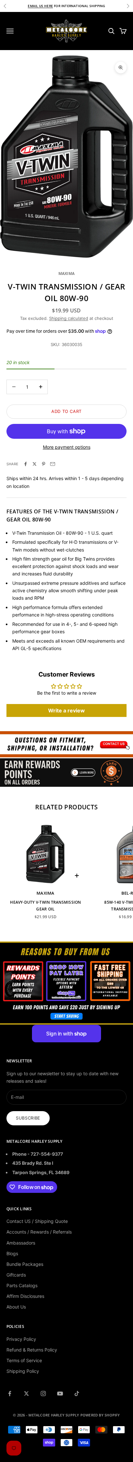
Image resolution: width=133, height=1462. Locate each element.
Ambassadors (20, 1243)
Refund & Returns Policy (31, 1349)
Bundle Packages (24, 1264)
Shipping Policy (22, 1371)
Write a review (66, 710)
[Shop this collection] (66, 744)
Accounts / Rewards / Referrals (39, 1232)
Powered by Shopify (100, 1415)
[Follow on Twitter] (26, 1393)
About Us (16, 1306)
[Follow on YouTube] (60, 1393)
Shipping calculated (68, 318)
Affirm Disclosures (25, 1296)
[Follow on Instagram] (43, 1393)
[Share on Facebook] (25, 464)
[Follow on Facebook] (9, 1393)
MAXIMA (66, 273)
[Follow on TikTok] (77, 1393)
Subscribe (28, 1117)
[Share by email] (52, 464)
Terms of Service (24, 1360)
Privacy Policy (21, 1339)
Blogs (12, 1253)
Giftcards (16, 1275)
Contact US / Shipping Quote (37, 1221)
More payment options (66, 447)
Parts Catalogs (21, 1285)
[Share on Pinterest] (43, 464)
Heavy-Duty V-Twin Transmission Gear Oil (45, 905)
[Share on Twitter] (34, 464)
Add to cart (66, 411)
